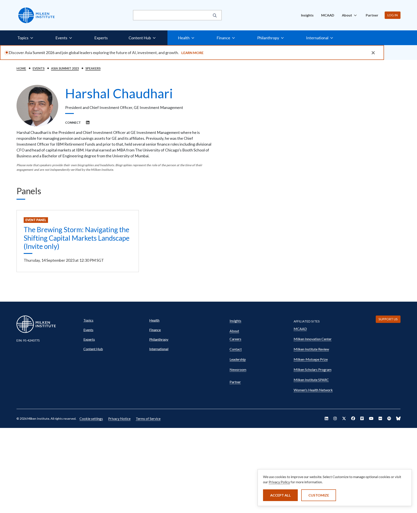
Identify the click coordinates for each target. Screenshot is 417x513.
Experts (101, 37)
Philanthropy (158, 339)
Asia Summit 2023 (65, 68)
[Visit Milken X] (344, 418)
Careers (235, 339)
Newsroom (238, 369)
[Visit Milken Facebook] (353, 418)
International (158, 349)
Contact (236, 349)
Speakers (93, 68)
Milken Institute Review (311, 349)
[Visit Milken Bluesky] (398, 418)
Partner (372, 15)
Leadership (238, 359)
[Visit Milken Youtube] (371, 418)
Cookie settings (91, 418)
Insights (307, 15)
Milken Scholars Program (312, 369)
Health (154, 320)
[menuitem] (307, 15)
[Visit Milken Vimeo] (362, 418)
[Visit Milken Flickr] (380, 418)
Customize (318, 495)
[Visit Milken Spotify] (389, 418)
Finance (155, 330)
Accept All (280, 495)
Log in (392, 15)
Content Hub (93, 349)
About (234, 331)
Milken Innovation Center (313, 339)
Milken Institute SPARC (311, 380)
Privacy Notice (119, 418)
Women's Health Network (313, 390)
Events (39, 68)
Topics (88, 320)
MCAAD (327, 15)
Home (21, 68)
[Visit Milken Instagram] (335, 418)
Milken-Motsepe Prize (311, 359)
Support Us (388, 319)
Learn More (192, 53)
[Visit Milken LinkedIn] (326, 418)
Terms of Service (148, 418)
